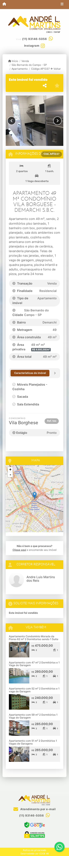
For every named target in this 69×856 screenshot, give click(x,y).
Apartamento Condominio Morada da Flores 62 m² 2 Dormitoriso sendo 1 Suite (33, 638)
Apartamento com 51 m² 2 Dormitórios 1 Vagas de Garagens (33, 742)
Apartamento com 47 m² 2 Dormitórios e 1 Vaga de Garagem (34, 664)
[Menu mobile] (4, 4)
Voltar (57, 68)
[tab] (30, 373)
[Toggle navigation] (62, 4)
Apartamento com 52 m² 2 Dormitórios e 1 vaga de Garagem (34, 690)
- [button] (10, 474)
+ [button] (10, 469)
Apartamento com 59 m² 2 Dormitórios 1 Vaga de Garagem (33, 716)
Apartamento (20, 68)
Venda (25, 61)
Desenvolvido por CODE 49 (34, 853)
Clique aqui (19, 549)
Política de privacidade (34, 850)
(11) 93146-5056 (34, 39)
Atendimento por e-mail (38, 809)
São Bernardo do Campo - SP (29, 64)
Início (14, 61)
